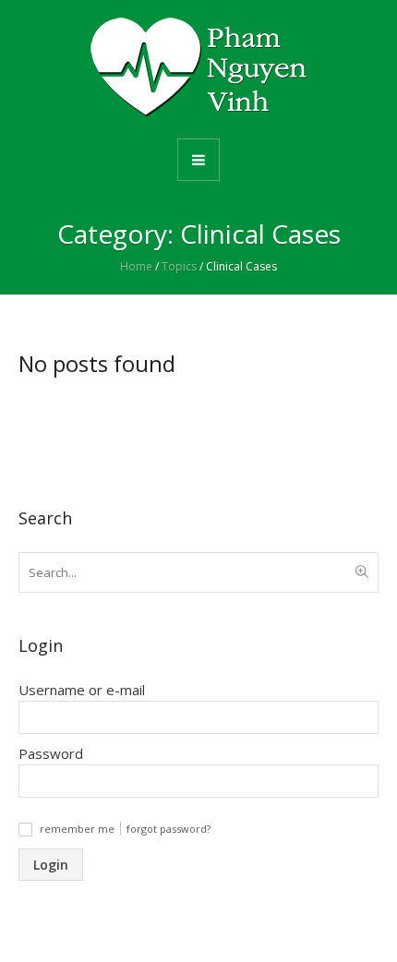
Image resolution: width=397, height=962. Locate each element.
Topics (179, 266)
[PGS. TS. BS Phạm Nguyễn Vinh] (198, 68)
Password (50, 753)
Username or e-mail (81, 689)
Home (136, 266)
